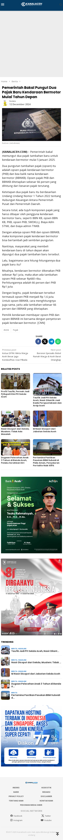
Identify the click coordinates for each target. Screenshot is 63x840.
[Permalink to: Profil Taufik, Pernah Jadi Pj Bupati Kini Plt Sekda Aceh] (15, 381)
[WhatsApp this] (58, 341)
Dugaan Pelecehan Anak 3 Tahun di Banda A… (36, 685)
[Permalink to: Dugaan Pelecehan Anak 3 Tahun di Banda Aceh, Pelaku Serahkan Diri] (15, 447)
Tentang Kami (16, 800)
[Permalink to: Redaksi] (5, 102)
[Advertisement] (31, 44)
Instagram (17, 820)
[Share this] (38, 341)
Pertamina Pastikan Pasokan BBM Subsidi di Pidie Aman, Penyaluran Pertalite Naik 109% (46, 461)
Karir (16, 792)
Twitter (48, 816)
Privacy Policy (16, 796)
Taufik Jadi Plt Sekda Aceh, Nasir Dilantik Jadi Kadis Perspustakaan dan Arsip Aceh (47, 401)
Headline (22, 648)
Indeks (16, 787)
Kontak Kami (46, 800)
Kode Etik (46, 787)
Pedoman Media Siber (31, 805)
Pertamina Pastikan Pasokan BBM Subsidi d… (35, 696)
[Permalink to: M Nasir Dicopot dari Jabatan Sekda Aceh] (47, 419)
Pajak (15, 330)
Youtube (48, 820)
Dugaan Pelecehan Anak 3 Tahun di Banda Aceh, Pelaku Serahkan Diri (15, 460)
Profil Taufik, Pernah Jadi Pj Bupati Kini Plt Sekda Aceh (15, 394)
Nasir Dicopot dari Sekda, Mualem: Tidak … (36, 662)
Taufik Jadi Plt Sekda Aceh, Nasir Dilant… (35, 651)
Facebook (18, 816)
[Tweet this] (45, 341)
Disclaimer (46, 796)
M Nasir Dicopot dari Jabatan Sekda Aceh (44, 430)
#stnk (6, 330)
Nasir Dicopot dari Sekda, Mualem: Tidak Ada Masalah (15, 431)
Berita (14, 648)
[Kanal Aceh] (31, 4)
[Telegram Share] (51, 341)
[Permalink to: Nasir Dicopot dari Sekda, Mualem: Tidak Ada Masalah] (15, 419)
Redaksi (46, 792)
